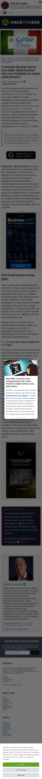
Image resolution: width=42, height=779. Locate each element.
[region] (21, 761)
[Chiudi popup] (34, 362)
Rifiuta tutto (21, 775)
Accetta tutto (21, 764)
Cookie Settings (21, 770)
